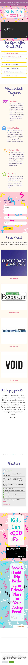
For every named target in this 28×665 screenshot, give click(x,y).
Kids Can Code (9, 470)
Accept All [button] (11, 662)
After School (13, 101)
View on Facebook (5, 504)
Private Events (12, 174)
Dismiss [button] (16, 4)
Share (9, 504)
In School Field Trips (13, 128)
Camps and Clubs (14, 150)
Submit (9, 228)
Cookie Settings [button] (4, 662)
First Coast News (14, 278)
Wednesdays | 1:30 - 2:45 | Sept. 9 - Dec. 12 (11, 57)
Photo (6, 502)
